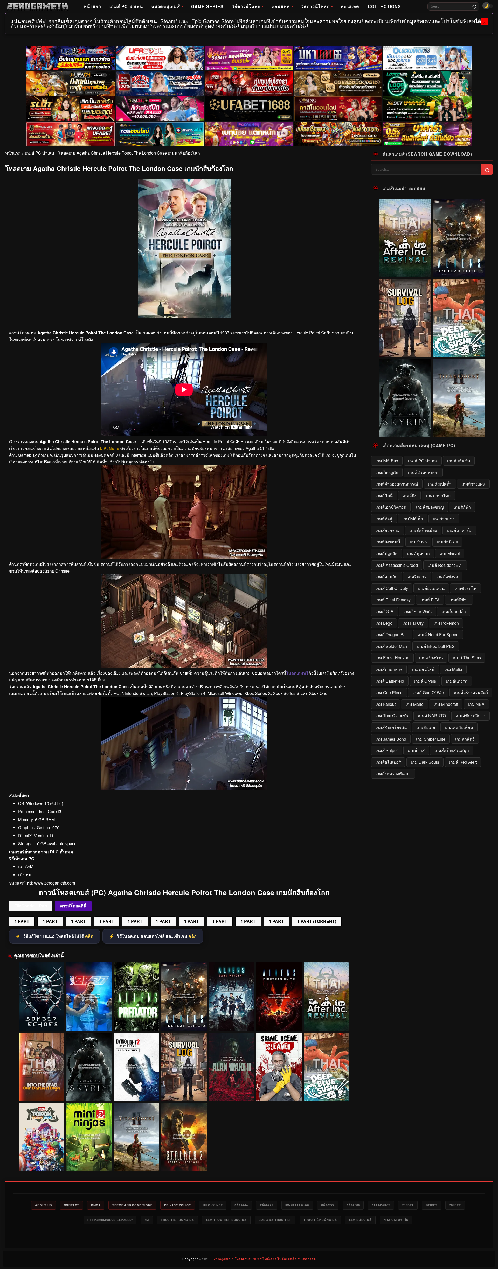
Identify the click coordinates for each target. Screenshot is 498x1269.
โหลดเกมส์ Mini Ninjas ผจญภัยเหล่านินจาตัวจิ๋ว (89, 1163)
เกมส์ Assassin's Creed (396, 565)
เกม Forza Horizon (392, 658)
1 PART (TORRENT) (316, 921)
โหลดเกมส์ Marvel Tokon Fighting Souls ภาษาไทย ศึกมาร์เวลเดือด (41, 1161)
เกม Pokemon (446, 623)
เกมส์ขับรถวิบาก (470, 716)
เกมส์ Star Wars (417, 611)
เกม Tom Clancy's (391, 716)
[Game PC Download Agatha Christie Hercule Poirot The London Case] (184, 789)
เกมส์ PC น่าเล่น (126, 6)
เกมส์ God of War (428, 692)
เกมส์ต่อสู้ (383, 519)
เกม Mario (414, 704)
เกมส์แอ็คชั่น (458, 461)
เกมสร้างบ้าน (431, 658)
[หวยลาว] (160, 134)
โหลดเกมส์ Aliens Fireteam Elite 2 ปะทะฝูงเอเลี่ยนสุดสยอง (184, 1021)
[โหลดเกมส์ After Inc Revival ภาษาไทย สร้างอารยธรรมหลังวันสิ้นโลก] (326, 996)
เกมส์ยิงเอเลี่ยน (431, 588)
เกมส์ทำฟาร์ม (459, 530)
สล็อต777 (266, 1205)
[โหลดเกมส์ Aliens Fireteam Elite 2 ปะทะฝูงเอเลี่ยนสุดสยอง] (184, 996)
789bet (408, 1205)
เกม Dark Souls (425, 762)
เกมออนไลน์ (423, 669)
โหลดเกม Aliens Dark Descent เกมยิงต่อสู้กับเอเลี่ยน (231, 1021)
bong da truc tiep (275, 1220)
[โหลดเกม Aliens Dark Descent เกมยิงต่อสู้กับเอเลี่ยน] (231, 996)
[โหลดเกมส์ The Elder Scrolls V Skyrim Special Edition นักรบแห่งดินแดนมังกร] (89, 1067)
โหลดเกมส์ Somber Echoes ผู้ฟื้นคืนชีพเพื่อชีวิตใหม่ (41, 1021)
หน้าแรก (92, 6)
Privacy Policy (177, 1205)
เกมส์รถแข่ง (444, 519)
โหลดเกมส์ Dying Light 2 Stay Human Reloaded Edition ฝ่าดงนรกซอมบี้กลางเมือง (137, 1091)
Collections (384, 6)
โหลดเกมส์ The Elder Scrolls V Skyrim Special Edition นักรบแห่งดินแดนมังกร (89, 1091)
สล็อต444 (241, 1205)
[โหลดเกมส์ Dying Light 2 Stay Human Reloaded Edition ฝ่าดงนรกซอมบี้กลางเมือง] (136, 1067)
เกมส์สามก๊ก (386, 577)
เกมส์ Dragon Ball (391, 634)
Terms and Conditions (132, 1205)
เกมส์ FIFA (430, 600)
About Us (43, 1205)
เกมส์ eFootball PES (436, 646)
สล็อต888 (353, 1205)
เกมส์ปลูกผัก (386, 553)
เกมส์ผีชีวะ (459, 600)
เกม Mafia (453, 669)
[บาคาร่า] (427, 108)
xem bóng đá (360, 1220)
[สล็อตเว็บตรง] (249, 134)
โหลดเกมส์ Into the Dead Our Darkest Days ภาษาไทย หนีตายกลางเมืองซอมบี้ (41, 1091)
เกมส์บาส (416, 750)
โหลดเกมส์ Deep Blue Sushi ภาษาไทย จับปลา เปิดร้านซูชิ (326, 1091)
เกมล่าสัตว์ (464, 739)
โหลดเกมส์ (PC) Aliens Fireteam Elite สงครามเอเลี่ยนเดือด (279, 1021)
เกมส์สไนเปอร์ (388, 762)
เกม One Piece (389, 692)
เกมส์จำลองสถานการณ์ (396, 484)
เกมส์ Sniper (386, 750)
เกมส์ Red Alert (463, 762)
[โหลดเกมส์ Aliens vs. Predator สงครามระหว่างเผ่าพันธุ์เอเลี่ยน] (136, 996)
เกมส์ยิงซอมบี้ (387, 542)
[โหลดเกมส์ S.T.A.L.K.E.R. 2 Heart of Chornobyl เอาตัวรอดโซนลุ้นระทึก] (184, 1137)
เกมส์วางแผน (473, 484)
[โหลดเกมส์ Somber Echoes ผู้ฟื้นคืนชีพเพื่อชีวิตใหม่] (41, 996)
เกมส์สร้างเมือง (423, 530)
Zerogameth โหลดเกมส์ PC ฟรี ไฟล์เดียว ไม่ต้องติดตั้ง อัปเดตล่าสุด (265, 1259)
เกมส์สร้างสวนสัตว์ (471, 692)
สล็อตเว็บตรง (381, 1205)
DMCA (95, 1205)
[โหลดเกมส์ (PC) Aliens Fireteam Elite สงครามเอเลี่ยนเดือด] (279, 996)
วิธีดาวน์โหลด (246, 6)
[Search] (474, 6)
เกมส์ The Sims (467, 658)
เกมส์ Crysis (425, 681)
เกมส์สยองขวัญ (430, 507)
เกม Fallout (385, 704)
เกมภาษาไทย (438, 496)
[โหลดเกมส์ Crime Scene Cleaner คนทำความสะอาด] (279, 1067)
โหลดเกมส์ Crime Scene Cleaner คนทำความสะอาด (279, 1091)
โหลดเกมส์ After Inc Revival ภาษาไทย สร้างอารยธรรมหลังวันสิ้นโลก (326, 1021)
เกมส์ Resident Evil (445, 565)
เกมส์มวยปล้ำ (453, 611)
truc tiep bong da (177, 1220)
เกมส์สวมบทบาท (423, 472)
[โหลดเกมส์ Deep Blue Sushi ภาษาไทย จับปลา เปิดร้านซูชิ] (326, 1067)
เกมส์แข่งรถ (447, 577)
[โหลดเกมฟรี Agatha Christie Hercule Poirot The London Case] (184, 666)
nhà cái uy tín (396, 1220)
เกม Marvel (450, 553)
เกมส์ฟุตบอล (418, 553)
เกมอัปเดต (426, 727)
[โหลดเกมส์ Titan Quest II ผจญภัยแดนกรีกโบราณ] (136, 1137)
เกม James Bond (390, 739)
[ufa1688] (249, 108)
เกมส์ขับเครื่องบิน (391, 727)
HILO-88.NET (213, 1205)
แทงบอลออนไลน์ (297, 1205)
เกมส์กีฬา (462, 507)
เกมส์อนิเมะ (447, 542)
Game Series (207, 6)
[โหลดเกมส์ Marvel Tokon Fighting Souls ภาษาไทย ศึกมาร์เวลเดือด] (41, 1137)
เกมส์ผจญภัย (386, 472)
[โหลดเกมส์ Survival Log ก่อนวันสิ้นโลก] (184, 1067)
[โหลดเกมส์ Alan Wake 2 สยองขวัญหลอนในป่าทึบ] (231, 1067)
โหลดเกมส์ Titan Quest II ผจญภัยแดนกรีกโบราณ (136, 1163)
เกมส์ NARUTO (432, 716)
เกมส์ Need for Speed (438, 634)
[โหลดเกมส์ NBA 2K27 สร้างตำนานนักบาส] (89, 996)
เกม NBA (476, 704)
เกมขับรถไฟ (465, 588)
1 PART (22, 921)
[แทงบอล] (70, 134)
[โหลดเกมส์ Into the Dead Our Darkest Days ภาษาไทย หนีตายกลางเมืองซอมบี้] (41, 1067)
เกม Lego (383, 623)
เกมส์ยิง (409, 496)
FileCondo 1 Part (30, 906)
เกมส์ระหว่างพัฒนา (393, 773)
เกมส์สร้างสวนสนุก (451, 750)
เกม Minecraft (445, 704)
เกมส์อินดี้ (384, 496)
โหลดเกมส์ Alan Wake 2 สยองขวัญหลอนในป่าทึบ (231, 1093)
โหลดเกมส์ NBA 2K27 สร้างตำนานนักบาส (89, 1023)
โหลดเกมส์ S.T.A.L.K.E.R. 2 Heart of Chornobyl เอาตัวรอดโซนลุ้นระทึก (184, 1161)
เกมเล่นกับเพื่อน (459, 727)
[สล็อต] (338, 134)
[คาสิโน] (338, 108)
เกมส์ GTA (384, 611)
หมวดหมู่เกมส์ (165, 6)
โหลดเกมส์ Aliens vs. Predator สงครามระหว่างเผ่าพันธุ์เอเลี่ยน (136, 1021)
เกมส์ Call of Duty (391, 588)
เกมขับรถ (418, 542)
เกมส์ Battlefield (389, 681)
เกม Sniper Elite (430, 739)
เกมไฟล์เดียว (386, 461)
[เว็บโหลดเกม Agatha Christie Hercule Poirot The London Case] (184, 557)
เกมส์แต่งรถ (456, 681)
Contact (71, 1205)
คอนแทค (281, 6)
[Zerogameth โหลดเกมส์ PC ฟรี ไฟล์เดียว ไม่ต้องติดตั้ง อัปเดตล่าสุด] (37, 6)
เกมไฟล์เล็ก (412, 519)
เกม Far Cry (413, 623)
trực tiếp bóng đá (320, 1220)
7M (146, 1220)
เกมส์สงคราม (387, 530)
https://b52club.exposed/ (110, 1220)
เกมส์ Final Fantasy (393, 600)
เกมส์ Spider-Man (391, 646)
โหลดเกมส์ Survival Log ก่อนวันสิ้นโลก (184, 1093)
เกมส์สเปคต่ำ (440, 484)
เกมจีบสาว (416, 577)
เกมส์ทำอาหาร (388, 669)
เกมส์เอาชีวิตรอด (390, 507)
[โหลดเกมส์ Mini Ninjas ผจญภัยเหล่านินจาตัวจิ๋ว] (89, 1137)
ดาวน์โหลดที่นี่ (73, 906)
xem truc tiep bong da (226, 1220)
